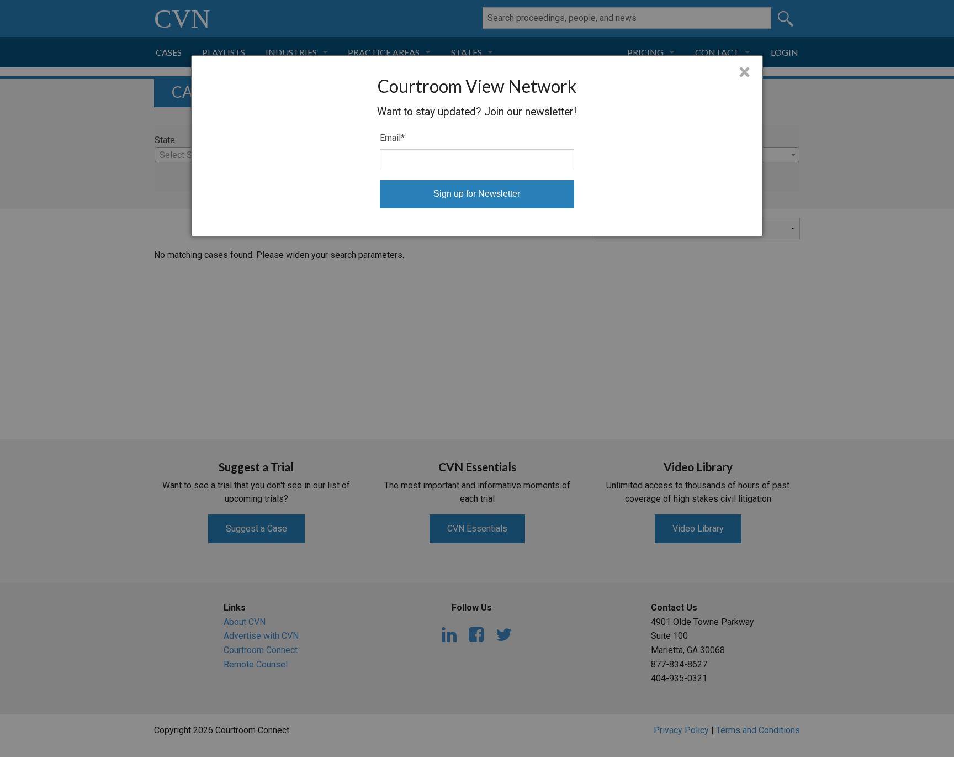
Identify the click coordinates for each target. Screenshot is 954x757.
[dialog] (477, 145)
